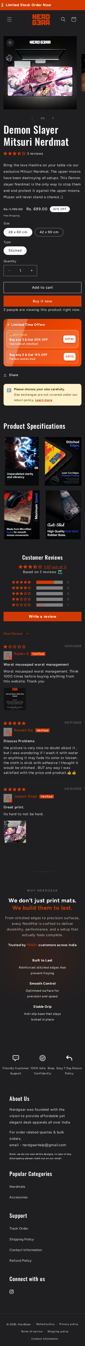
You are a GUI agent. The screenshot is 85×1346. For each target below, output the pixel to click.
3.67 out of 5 (55, 567)
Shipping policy (58, 1331)
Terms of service (32, 1331)
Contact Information (25, 1250)
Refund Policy (20, 1261)
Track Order (19, 1228)
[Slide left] (32, 118)
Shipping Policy (21, 1239)
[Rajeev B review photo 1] (15, 699)
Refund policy (45, 1324)
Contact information (44, 1338)
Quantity (10, 261)
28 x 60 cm (17, 232)
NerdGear (24, 1324)
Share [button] (13, 375)
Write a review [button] (42, 616)
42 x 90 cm (49, 232)
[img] (15, 647)
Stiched (15, 251)
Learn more (43, 400)
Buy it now (42, 301)
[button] (9, 19)
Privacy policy (68, 1324)
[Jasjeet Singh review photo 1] (15, 831)
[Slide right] (53, 118)
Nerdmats (17, 1187)
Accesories (18, 1197)
